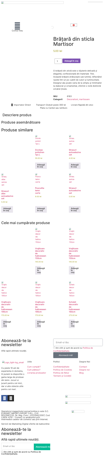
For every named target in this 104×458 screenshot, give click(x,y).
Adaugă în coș (71, 61)
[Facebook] (4, 398)
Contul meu (17, 30)
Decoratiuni (72, 99)
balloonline (44, 424)
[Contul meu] (17, 26)
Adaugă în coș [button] (41, 165)
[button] (95, 2)
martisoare (84, 99)
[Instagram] (11, 398)
